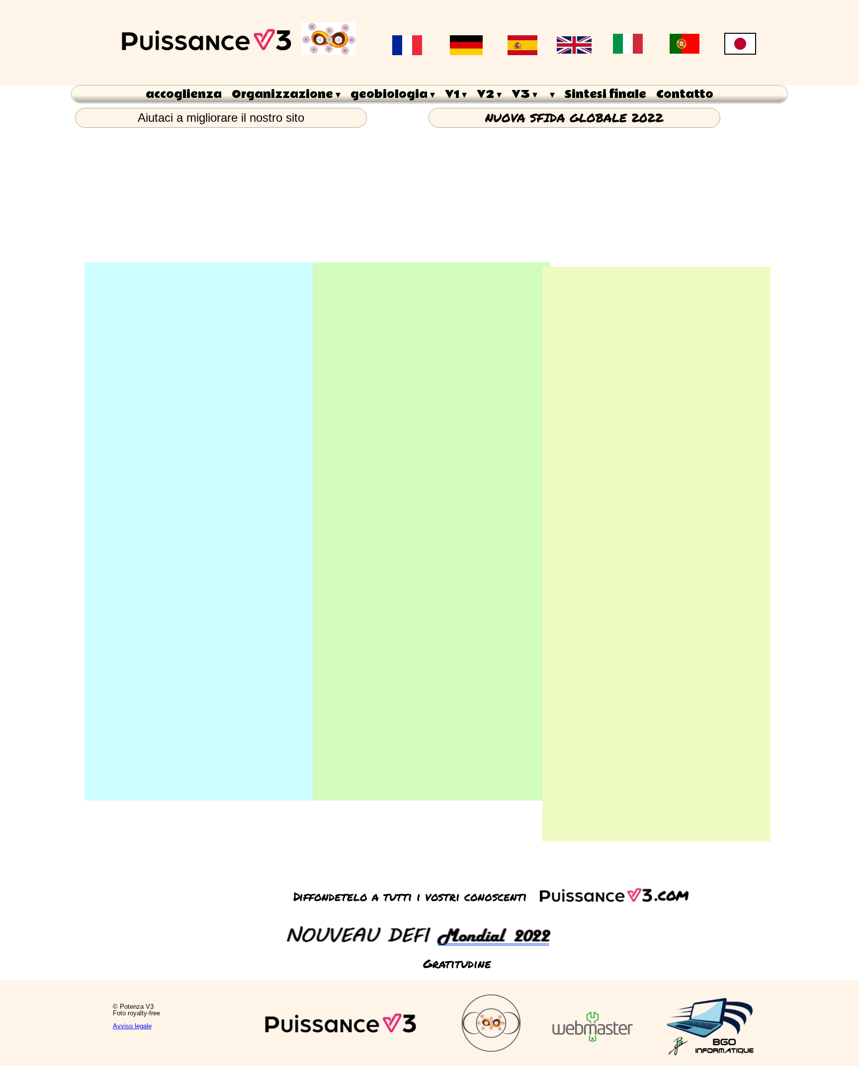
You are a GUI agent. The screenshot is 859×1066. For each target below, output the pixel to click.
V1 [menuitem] (456, 94)
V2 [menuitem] (489, 94)
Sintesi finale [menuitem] (605, 94)
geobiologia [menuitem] (392, 94)
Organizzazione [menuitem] (286, 94)
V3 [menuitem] (524, 94)
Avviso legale (132, 1026)
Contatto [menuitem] (684, 94)
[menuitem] (551, 94)
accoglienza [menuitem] (184, 94)
